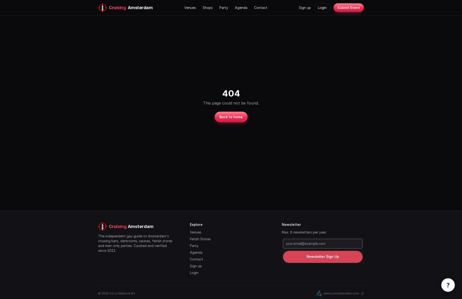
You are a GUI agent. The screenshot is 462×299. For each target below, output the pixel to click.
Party (223, 8)
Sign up (305, 8)
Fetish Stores (200, 239)
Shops (208, 8)
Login (322, 8)
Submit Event (348, 8)
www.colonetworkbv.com (341, 293)
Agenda (241, 8)
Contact (260, 8)
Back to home (231, 117)
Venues (190, 8)
